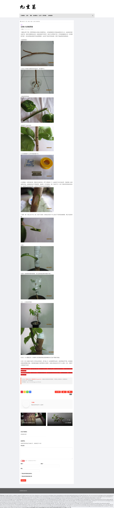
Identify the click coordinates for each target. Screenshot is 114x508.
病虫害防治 (35, 15)
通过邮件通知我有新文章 (27, 476)
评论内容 (22, 445)
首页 (26, 21)
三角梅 (22, 29)
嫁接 (31, 21)
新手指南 (44, 15)
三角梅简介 (23, 15)
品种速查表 (50, 15)
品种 (27, 15)
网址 (22, 468)
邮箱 (42, 463)
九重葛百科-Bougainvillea (36, 379)
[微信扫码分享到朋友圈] (27, 392)
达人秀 (40, 15)
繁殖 (31, 15)
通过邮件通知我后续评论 (27, 473)
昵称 (22, 463)
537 (32, 29)
